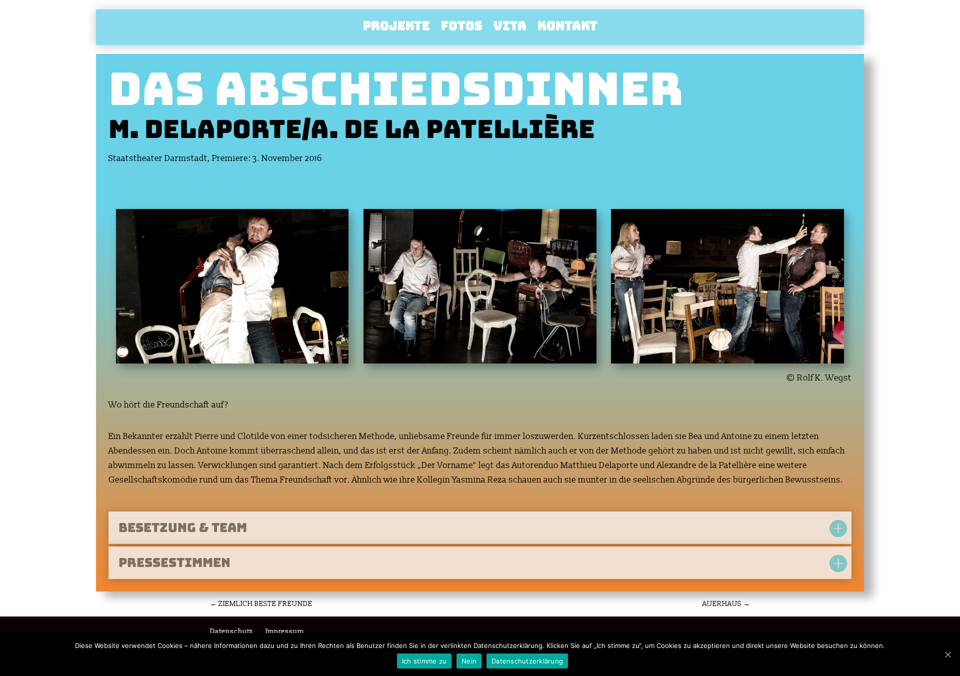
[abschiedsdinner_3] (232, 363)
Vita (510, 28)
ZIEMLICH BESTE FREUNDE (261, 604)
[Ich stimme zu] (947, 655)
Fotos (461, 28)
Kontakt (568, 28)
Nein (469, 661)
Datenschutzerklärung (527, 661)
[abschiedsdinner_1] (727, 363)
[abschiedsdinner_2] (480, 363)
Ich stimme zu (424, 661)
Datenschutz (231, 631)
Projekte (396, 28)
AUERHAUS (726, 604)
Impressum (285, 631)
